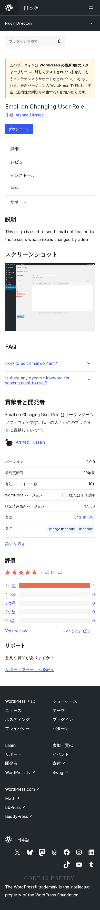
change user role (62, 529)
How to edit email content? (31, 363)
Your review (16, 630)
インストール (23, 175)
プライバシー (17, 728)
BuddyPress (19, 816)
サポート (18, 201)
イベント (61, 754)
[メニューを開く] (92, 7)
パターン (61, 728)
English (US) (84, 517)
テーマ (59, 710)
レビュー (19, 161)
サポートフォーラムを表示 (29, 669)
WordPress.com (22, 789)
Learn (10, 745)
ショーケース (65, 701)
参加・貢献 (63, 745)
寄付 (59, 763)
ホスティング (17, 719)
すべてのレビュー (78, 630)
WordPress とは (20, 701)
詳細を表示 (15, 543)
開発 (15, 188)
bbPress (15, 807)
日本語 (23, 839)
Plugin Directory (18, 23)
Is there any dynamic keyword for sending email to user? (37, 380)
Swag (60, 772)
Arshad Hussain (30, 115)
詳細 (15, 148)
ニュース (13, 710)
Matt (12, 798)
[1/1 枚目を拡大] (88, 269)
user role (86, 529)
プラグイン (63, 719)
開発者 (11, 763)
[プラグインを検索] (59, 41)
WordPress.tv (20, 772)
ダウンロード (19, 129)
